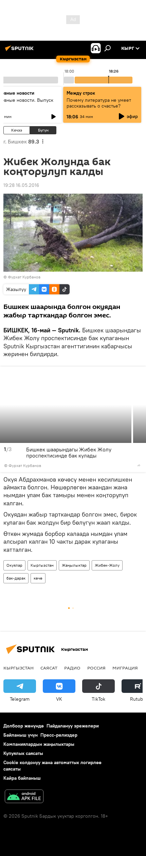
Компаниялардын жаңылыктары (38, 744)
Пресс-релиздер (58, 735)
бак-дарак (15, 578)
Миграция (125, 668)
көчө (38, 578)
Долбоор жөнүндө (23, 726)
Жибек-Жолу (107, 565)
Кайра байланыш (22, 778)
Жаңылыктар (74, 565)
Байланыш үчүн (20, 735)
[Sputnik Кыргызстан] (20, 51)
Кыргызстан (42, 565)
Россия (96, 668)
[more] (138, 465)
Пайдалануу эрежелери (73, 726)
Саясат (48, 668)
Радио (72, 668)
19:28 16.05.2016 (21, 185)
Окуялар (14, 565)
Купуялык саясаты (23, 753)
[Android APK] (24, 797)
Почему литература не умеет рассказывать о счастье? (99, 103)
